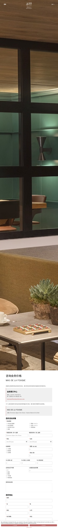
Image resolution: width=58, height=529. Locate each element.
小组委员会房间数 (33, 468)
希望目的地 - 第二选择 (34, 432)
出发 (30, 439)
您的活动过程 (9, 482)
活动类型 (8, 421)
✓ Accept (15, 525)
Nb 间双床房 (40, 460)
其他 (9, 429)
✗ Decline (43, 525)
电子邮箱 (8, 516)
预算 (33, 446)
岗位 (7, 510)
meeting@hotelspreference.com (15, 399)
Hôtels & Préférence (29, 5)
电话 (30, 516)
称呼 (7, 498)
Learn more (29, 527)
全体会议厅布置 (10, 468)
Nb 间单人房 (9, 460)
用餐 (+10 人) (34, 423)
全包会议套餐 (11, 423)
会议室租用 (10, 425)
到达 (7, 439)
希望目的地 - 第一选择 (12, 432)
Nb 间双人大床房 (25, 460)
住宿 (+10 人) (34, 425)
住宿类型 (8, 446)
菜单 (5, 4)
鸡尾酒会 (33, 427)
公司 (30, 510)
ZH (52, 4)
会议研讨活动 (11, 427)
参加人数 (31, 452)
